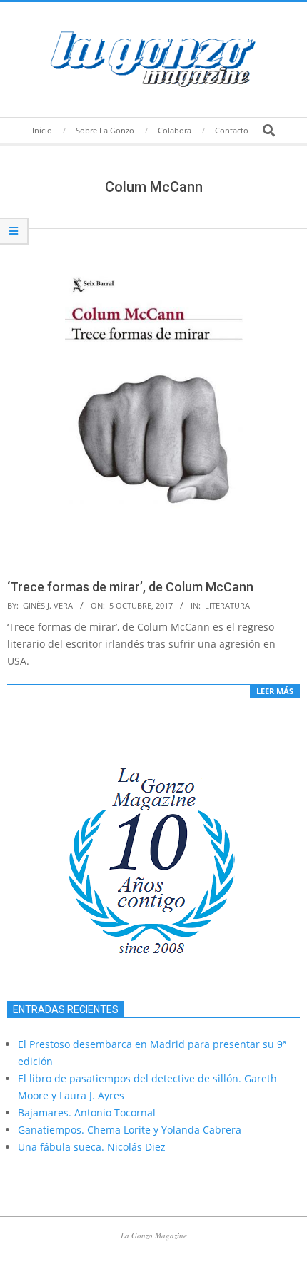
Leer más (274, 691)
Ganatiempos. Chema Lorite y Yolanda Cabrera (129, 1129)
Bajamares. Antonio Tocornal (87, 1112)
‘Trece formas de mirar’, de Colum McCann (130, 586)
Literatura (227, 605)
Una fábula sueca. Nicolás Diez (92, 1147)
